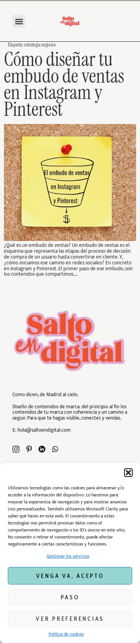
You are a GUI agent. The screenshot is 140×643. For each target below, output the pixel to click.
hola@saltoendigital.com (44, 430)
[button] (128, 472)
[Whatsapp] (55, 449)
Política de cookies (66, 634)
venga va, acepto (70, 575)
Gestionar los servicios (68, 556)
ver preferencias (70, 618)
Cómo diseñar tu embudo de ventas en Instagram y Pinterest (64, 84)
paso (70, 597)
